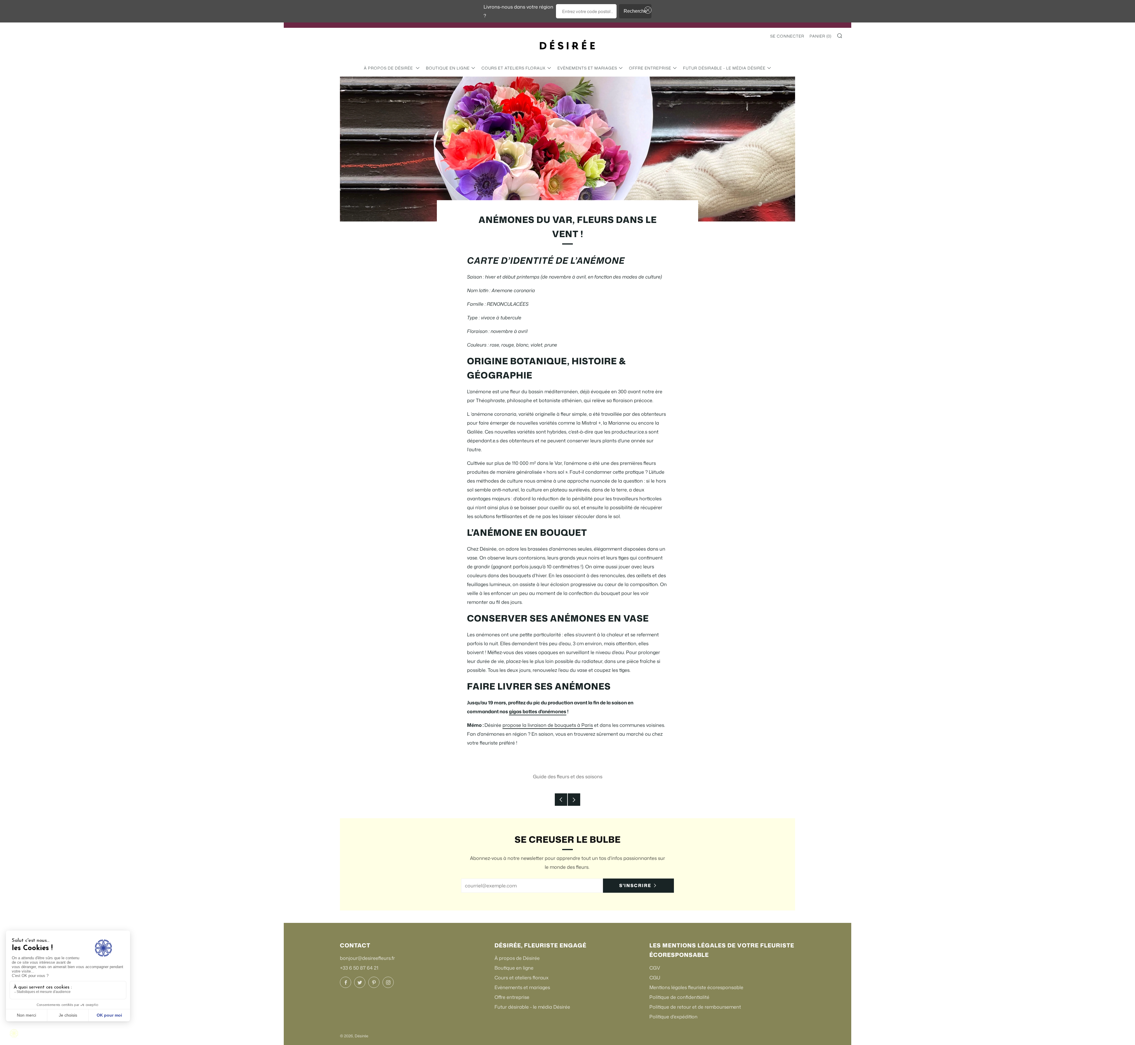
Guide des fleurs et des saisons (567, 776)
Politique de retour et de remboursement (695, 1007)
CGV (654, 968)
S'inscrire (635, 885)
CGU (654, 977)
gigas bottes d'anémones (537, 711)
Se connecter (787, 36)
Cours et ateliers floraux (513, 68)
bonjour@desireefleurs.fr (367, 958)
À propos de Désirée (389, 68)
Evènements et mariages (587, 68)
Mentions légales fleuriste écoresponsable (696, 987)
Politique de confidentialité (679, 997)
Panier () (820, 36)
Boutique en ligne (448, 68)
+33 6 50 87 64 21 (359, 968)
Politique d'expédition (673, 1016)
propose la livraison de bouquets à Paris (547, 725)
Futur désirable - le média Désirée (724, 68)
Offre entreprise (650, 68)
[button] (646, 10)
